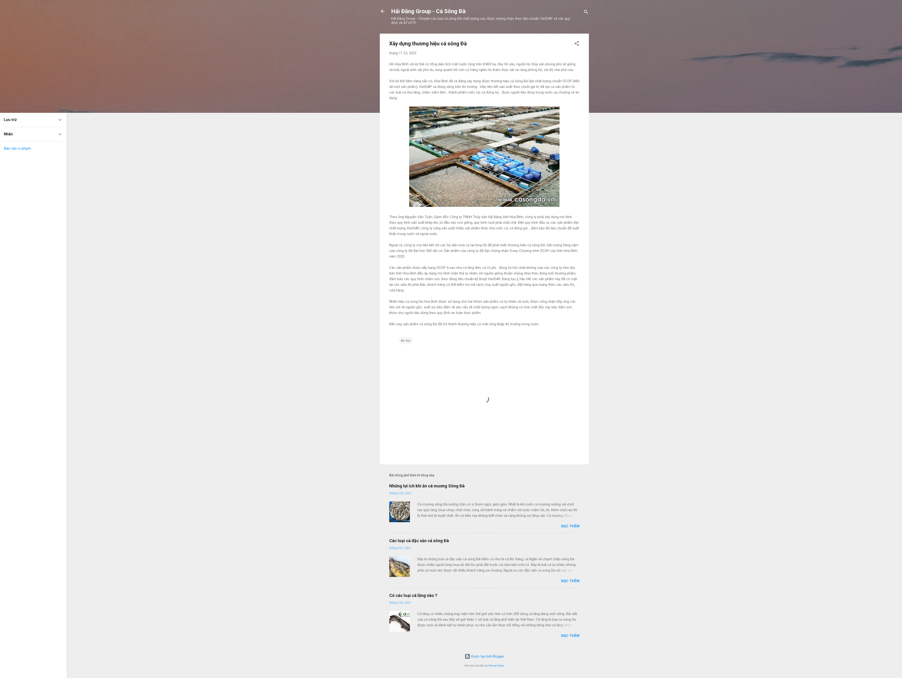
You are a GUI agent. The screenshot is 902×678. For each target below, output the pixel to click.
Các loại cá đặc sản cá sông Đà (419, 540)
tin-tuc (406, 340)
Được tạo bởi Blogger (487, 656)
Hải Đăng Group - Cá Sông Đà (428, 11)
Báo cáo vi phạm (17, 148)
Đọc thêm (570, 526)
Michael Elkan (496, 665)
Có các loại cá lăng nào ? (413, 595)
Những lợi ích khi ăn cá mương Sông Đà (427, 485)
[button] (576, 44)
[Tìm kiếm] (586, 13)
